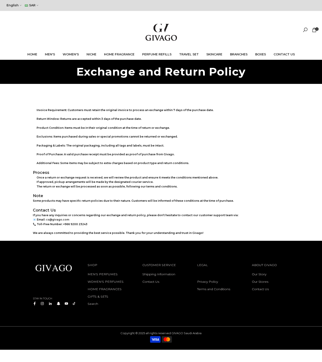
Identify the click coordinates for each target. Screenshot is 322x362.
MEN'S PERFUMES (103, 274)
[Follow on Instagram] (42, 303)
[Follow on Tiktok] (74, 303)
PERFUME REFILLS (157, 54)
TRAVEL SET (189, 54)
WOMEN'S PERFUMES (106, 282)
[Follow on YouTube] (66, 303)
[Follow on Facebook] (34, 303)
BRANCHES (239, 54)
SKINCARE (214, 54)
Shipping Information (158, 274)
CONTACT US (284, 54)
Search (93, 304)
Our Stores (260, 282)
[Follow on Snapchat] (58, 303)
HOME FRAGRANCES (105, 289)
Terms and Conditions (213, 289)
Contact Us (150, 282)
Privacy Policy (207, 282)
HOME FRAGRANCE (119, 54)
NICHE (91, 54)
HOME (32, 54)
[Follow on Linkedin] (50, 303)
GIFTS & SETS (98, 296)
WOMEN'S (71, 54)
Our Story (259, 274)
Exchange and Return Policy (219, 274)
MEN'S (50, 54)
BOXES (260, 54)
